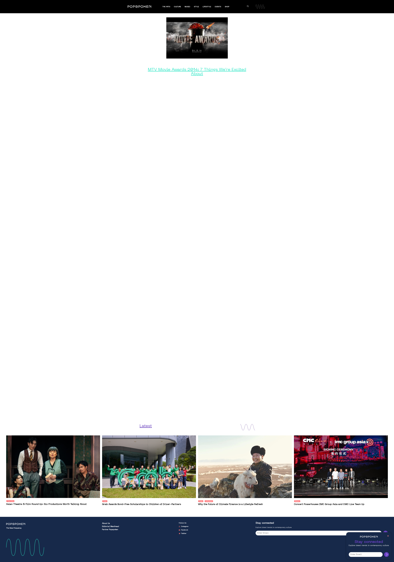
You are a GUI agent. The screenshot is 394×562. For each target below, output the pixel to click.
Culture (177, 7)
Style (196, 7)
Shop (227, 7)
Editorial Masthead (110, 526)
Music (187, 7)
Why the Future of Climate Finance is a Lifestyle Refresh (230, 504)
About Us (106, 523)
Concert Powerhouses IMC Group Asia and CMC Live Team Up (329, 504)
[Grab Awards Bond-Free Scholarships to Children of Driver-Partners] (149, 466)
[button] (248, 7)
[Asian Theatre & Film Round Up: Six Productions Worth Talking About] (53, 466)
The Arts (166, 7)
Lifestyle (207, 7)
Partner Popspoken (110, 529)
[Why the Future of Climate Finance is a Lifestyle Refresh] (245, 466)
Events (218, 7)
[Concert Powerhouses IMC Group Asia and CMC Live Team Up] (341, 466)
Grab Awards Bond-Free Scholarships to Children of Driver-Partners (141, 504)
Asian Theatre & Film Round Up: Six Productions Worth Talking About (46, 504)
